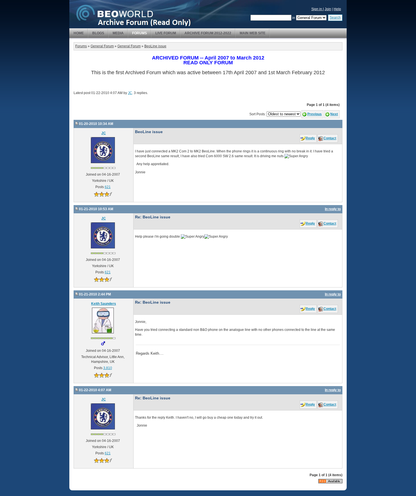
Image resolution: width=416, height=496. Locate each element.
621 (108, 187)
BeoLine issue (155, 46)
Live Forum (165, 33)
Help (337, 9)
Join (328, 9)
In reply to (333, 209)
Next (334, 114)
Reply (310, 138)
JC (130, 93)
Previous (314, 114)
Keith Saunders (103, 303)
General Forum (102, 46)
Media (118, 33)
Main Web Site (252, 33)
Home (79, 33)
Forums (139, 33)
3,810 (107, 368)
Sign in (317, 9)
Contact (329, 138)
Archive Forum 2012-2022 (208, 33)
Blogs (98, 33)
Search (335, 17)
